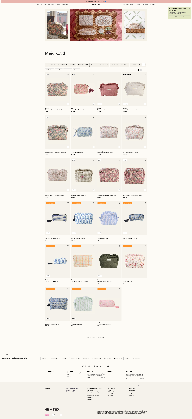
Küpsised (89, 399)
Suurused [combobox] (67, 69)
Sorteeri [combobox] (58, 69)
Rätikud (52, 64)
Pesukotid (133, 64)
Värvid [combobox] (75, 69)
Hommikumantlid (83, 64)
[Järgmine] (143, 64)
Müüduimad (51, 4)
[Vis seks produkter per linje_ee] (141, 70)
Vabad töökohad (112, 394)
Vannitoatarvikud (62, 64)
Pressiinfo (110, 395)
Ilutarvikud (72, 64)
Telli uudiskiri (132, 390)
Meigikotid (93, 65)
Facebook (47, 388)
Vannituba (47, 7)
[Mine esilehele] (96, 4)
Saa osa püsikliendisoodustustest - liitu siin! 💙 (96, 1)
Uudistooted (39, 4)
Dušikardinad (136, 358)
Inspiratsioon (65, 4)
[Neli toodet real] (138, 70)
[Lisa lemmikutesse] (68, 74)
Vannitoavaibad (104, 64)
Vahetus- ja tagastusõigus (93, 392)
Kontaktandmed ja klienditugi (94, 388)
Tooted (45, 4)
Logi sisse (131, 395)
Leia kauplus (90, 390)
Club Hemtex (111, 388)
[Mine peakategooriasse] (47, 65)
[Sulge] (189, 9)
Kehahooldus (114, 64)
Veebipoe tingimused (92, 394)
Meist (109, 390)
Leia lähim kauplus (133, 394)
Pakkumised (57, 4)
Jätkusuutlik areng (112, 392)
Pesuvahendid (124, 64)
